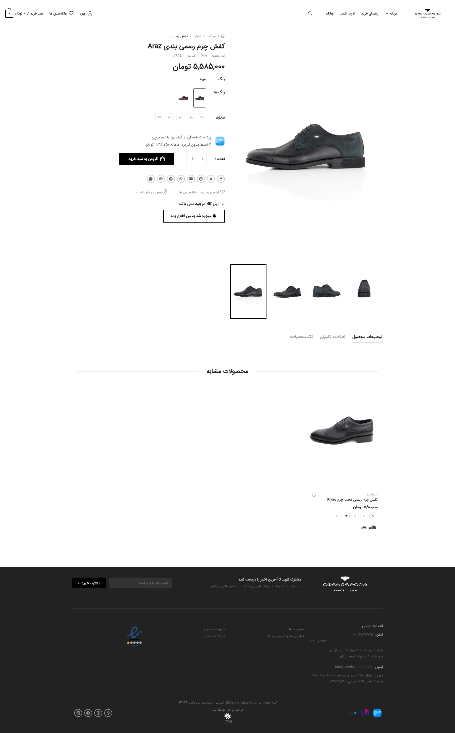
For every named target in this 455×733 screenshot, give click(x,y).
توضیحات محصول (367, 337)
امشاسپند (372, 494)
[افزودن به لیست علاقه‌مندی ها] (314, 495)
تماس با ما (296, 629)
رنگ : (220, 79)
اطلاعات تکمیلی (332, 337)
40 (373, 516)
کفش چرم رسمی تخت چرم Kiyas (352, 500)
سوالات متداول (214, 636)
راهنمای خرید (370, 13)
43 (346, 516)
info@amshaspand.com (353, 667)
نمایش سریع (342, 482)
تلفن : (378, 634)
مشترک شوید (91, 583)
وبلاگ (330, 13)
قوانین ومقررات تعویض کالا (285, 636)
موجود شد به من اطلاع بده (191, 216)
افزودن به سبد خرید (143, 159)
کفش (197, 36)
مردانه (393, 13)
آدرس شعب (347, 13)
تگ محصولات (301, 337)
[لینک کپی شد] (151, 179)
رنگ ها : (218, 92)
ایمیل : (377, 667)
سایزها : (219, 117)
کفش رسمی (179, 36)
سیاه (203, 79)
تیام (214, 709)
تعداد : (220, 159)
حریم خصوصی (214, 629)
